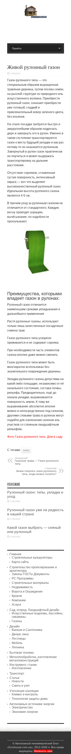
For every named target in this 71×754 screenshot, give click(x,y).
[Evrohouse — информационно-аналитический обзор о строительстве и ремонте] (35, 15)
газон (26, 450)
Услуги (16, 604)
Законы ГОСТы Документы (30, 574)
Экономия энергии (25, 711)
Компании (19, 600)
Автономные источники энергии (31, 704)
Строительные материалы (30, 582)
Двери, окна (20, 634)
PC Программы (23, 578)
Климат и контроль (25, 694)
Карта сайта (20, 562)
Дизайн (14, 626)
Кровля (17, 595)
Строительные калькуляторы (32, 557)
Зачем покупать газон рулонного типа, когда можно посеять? (36, 471)
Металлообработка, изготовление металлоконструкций (33, 658)
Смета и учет (21, 685)
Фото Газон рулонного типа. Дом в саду (34, 436)
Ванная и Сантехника (27, 629)
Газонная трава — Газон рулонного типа (37, 461)
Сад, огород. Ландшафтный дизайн (34, 610)
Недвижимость (22, 587)
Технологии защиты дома (30, 698)
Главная (15, 554)
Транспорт (16, 673)
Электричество (22, 707)
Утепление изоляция (24, 691)
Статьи (14, 677)
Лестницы (19, 638)
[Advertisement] (37, 29)
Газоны (17, 621)
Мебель (17, 643)
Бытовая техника (21, 652)
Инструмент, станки (23, 664)
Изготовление (21, 668)
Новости (18, 681)
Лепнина (18, 647)
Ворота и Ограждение (27, 591)
